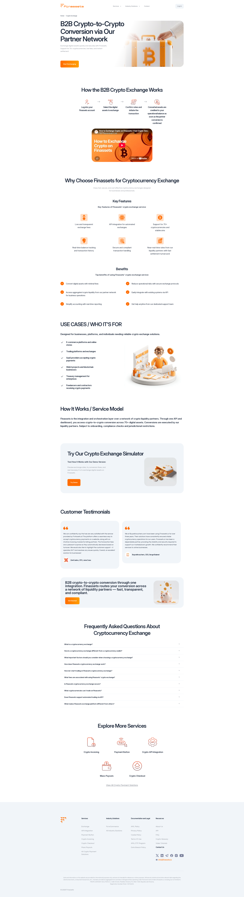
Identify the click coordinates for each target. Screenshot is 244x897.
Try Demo (74, 482)
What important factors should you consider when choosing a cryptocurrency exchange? (98, 658)
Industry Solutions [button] (131, 6)
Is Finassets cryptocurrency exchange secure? (82, 684)
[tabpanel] (91, 545)
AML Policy (135, 826)
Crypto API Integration (152, 752)
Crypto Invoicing (91, 752)
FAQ (157, 835)
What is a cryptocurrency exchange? (78, 644)
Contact (147, 6)
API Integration (87, 831)
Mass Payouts (86, 847)
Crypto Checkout (137, 776)
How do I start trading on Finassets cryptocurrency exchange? (88, 671)
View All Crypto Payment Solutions (122, 785)
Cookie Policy (136, 835)
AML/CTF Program (138, 843)
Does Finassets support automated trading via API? (84, 697)
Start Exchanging (69, 64)
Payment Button (122, 752)
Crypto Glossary (162, 839)
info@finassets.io (165, 860)
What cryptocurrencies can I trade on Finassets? (83, 691)
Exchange (85, 826)
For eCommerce (112, 826)
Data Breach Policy (138, 847)
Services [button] (116, 6)
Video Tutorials (161, 843)
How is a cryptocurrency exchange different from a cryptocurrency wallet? (93, 651)
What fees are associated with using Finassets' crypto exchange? (89, 677)
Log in (179, 6)
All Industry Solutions (114, 831)
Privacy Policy (136, 831)
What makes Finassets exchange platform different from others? (89, 704)
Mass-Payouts (107, 776)
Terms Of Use (136, 839)
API (157, 831)
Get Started (72, 601)
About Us (159, 826)
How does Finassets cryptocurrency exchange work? (85, 664)
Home (62, 16)
